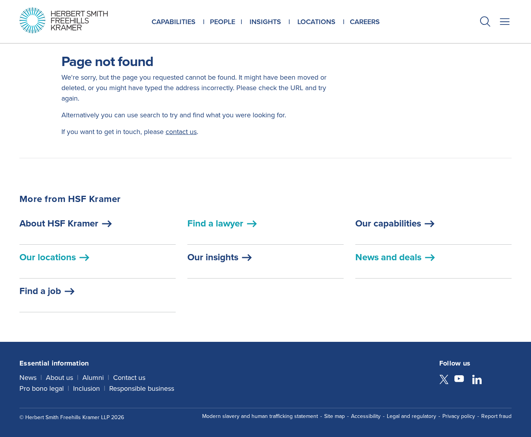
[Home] (73, 20)
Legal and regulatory (411, 416)
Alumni (93, 377)
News (28, 377)
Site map (334, 416)
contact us (181, 131)
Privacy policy (458, 416)
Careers (365, 21)
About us (59, 377)
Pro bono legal (41, 388)
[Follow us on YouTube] (459, 380)
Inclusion (86, 388)
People (222, 21)
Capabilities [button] (174, 21)
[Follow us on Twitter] (444, 380)
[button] (485, 22)
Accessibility (366, 416)
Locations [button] (316, 21)
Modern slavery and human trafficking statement (260, 416)
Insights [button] (265, 21)
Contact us (129, 377)
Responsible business (141, 388)
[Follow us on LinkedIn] (477, 380)
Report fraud (496, 416)
